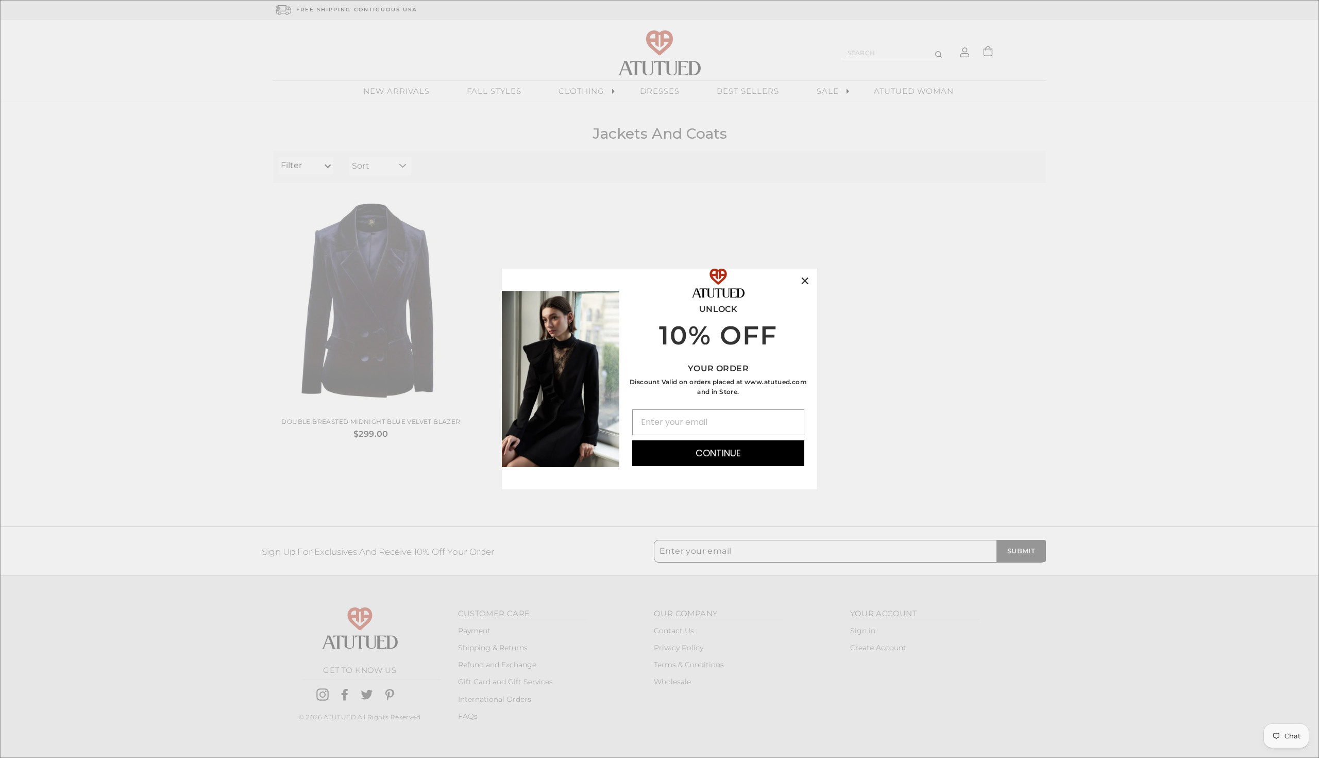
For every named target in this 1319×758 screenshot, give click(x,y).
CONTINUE (718, 453)
